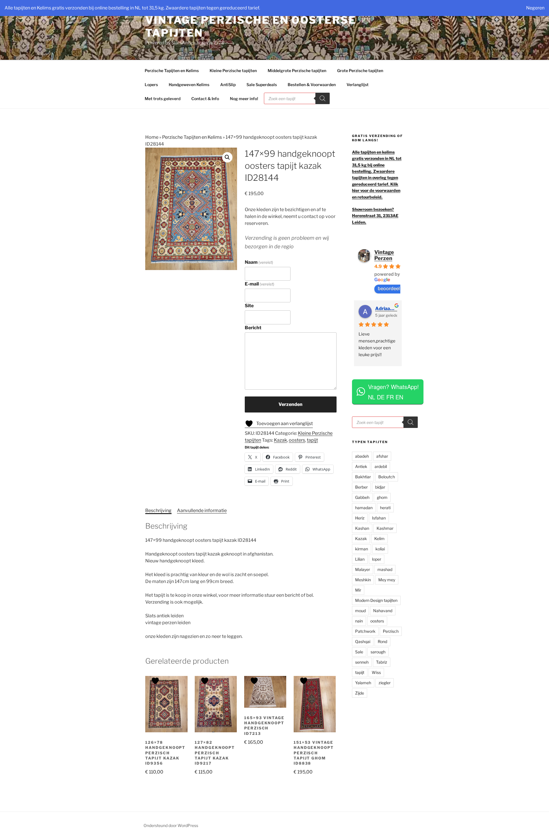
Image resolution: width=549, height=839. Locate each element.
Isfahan (379, 517)
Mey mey (386, 579)
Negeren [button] (535, 8)
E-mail (259, 284)
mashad (384, 569)
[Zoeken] (322, 98)
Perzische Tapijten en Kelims (172, 70)
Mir (358, 590)
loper (376, 559)
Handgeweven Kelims (189, 84)
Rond (382, 641)
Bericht (253, 327)
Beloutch (386, 476)
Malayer (362, 569)
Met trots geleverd (162, 98)
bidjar (380, 487)
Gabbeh (362, 497)
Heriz (360, 517)
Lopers (151, 84)
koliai (380, 548)
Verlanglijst (358, 84)
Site (249, 305)
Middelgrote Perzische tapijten (297, 70)
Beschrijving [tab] (158, 510)
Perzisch (391, 631)
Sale (359, 651)
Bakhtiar (363, 476)
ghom (382, 497)
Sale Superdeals (261, 84)
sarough (378, 651)
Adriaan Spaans (386, 308)
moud (360, 610)
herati (385, 507)
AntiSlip (228, 84)
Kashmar (385, 528)
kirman (361, 548)
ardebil (381, 466)
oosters (297, 440)
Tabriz (381, 662)
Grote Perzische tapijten (360, 70)
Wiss (376, 672)
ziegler (385, 682)
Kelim (379, 538)
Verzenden (291, 404)
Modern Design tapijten (376, 600)
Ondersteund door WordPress (171, 825)
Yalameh (363, 682)
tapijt (312, 440)
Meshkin (363, 579)
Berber (361, 487)
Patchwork (365, 631)
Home (151, 137)
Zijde (359, 693)
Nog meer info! (244, 98)
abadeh (362, 456)
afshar (382, 456)
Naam (259, 262)
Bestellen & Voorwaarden (312, 84)
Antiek (361, 466)
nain (359, 620)
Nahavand (382, 610)
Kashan (362, 528)
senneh (362, 662)
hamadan (364, 507)
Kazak (280, 440)
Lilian (360, 559)
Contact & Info (205, 98)
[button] (227, 157)
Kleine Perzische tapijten (233, 70)
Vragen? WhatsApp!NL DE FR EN (393, 391)
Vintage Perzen (384, 255)
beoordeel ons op (396, 288)
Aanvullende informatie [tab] (202, 510)
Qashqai (362, 641)
